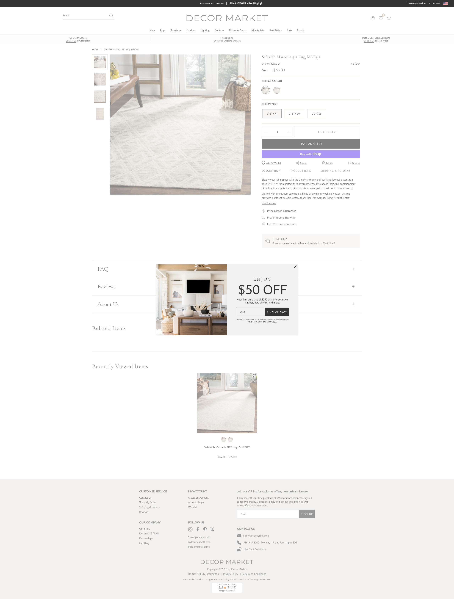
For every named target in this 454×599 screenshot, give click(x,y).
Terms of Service (264, 321)
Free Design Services (416, 3)
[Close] (295, 266)
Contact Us (434, 3)
